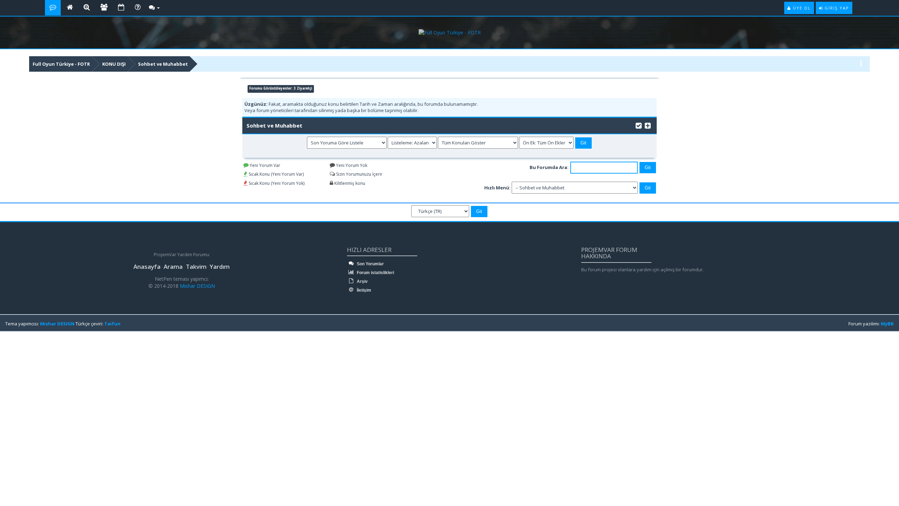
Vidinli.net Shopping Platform (21, 350)
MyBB (887, 323)
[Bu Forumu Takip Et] (648, 125)
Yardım (220, 266)
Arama (173, 266)
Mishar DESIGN (196, 286)
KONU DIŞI (114, 64)
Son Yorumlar (370, 263)
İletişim (363, 290)
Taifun (112, 323)
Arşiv (362, 281)
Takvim (196, 266)
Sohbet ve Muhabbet (163, 64)
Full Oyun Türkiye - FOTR (61, 64)
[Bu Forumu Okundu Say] (639, 125)
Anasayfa (146, 266)
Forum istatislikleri (375, 272)
